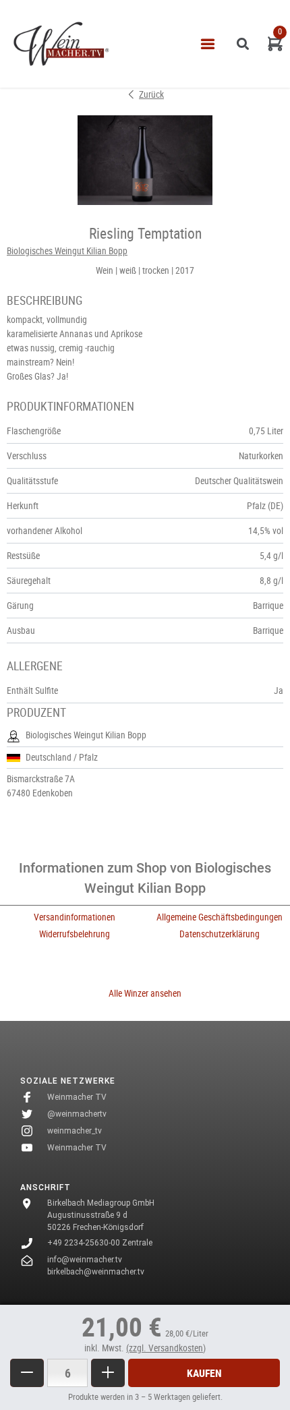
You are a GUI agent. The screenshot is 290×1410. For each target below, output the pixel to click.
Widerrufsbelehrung (74, 934)
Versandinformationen (74, 917)
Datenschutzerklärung (219, 934)
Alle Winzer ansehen (145, 993)
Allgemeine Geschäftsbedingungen (219, 917)
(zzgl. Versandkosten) (166, 1348)
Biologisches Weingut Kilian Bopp (67, 251)
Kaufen (204, 1372)
